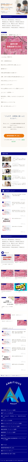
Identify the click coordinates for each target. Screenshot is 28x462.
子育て (22, 23)
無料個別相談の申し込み (8, 447)
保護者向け (5, 21)
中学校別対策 (11, 19)
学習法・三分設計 (7, 25)
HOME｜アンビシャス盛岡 (9, 410)
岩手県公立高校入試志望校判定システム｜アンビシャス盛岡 (14, 439)
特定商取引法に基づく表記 (9, 453)
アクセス (5, 444)
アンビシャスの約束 (7, 420)
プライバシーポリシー (8, 450)
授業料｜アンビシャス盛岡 (9, 432)
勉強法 (12, 21)
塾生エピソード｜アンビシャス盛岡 (11, 426)
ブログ (5, 19)
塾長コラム (15, 23)
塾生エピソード (6, 23)
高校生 (22, 27)
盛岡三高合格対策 (6, 27)
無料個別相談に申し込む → (14, 135)
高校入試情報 (15, 27)
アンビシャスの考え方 (8, 413)
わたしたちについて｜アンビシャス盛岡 (12, 423)
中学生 (18, 19)
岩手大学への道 (16, 25)
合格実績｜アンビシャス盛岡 (9, 429)
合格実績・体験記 (20, 21)
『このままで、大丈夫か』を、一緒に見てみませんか (14, 417)
